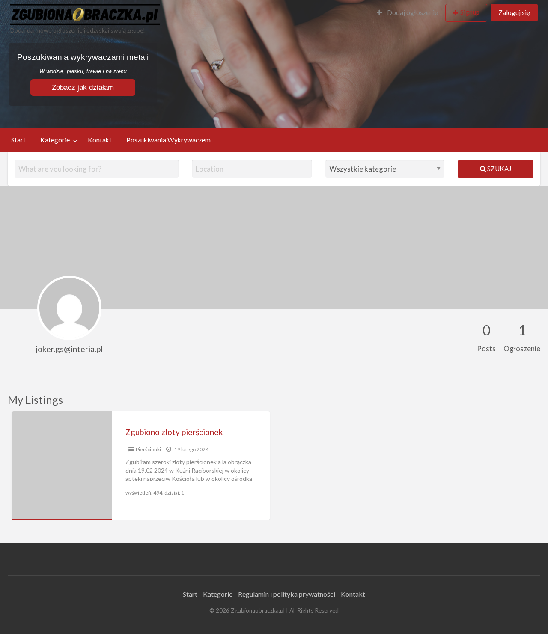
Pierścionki (148, 449)
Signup (470, 12)
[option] (141, 465)
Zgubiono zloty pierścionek (174, 432)
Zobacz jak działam (83, 87)
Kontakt (100, 140)
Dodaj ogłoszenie (412, 12)
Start (18, 140)
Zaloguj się (514, 12)
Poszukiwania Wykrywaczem (168, 140)
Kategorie (55, 140)
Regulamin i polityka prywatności (286, 594)
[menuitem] (407, 13)
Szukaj (498, 168)
